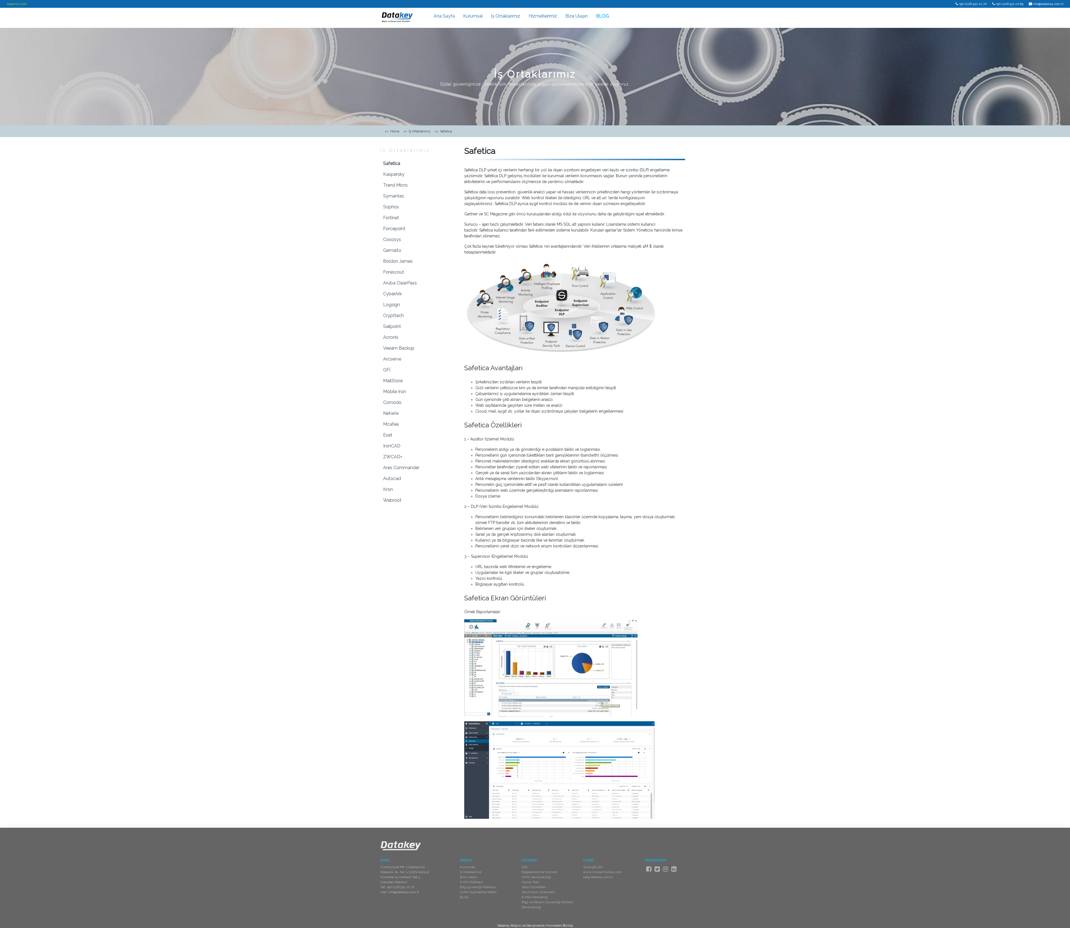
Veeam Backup (398, 348)
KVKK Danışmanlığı (536, 877)
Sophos (391, 207)
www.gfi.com (593, 867)
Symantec (393, 196)
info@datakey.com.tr (1048, 4)
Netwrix (391, 413)
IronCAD (391, 446)
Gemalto (392, 250)
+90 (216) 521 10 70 (973, 4)
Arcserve (392, 359)
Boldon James (398, 261)
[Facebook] (649, 869)
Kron (388, 489)
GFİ (386, 369)
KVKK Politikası (471, 882)
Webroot (392, 500)
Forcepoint (394, 228)
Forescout (393, 272)
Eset (387, 435)
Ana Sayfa (444, 16)
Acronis (390, 337)
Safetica (391, 163)
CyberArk (392, 293)
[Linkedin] (674, 869)
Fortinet (391, 217)
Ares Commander (401, 467)
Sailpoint (392, 326)
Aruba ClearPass (400, 283)
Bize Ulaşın (576, 16)
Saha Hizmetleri (534, 887)
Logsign (391, 304)
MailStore (393, 380)
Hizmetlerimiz (543, 16)
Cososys (392, 239)
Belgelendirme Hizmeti (539, 872)
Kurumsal (473, 16)
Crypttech (393, 315)
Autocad (392, 478)
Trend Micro (395, 185)
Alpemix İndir (17, 4)
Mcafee (391, 424)
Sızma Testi (530, 882)
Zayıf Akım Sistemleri (538, 892)
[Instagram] (665, 869)
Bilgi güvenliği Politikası (478, 887)
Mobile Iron (394, 391)
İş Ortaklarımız (505, 16)
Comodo (392, 402)
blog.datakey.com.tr (598, 877)
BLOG (602, 16)
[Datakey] (397, 17)
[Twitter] (657, 869)
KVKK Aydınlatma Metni (478, 892)
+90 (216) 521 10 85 (1009, 4)
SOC (525, 867)
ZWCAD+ (392, 456)
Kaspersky (394, 174)
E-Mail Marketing (535, 897)
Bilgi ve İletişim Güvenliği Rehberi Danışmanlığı (547, 904)
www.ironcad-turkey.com (602, 872)
